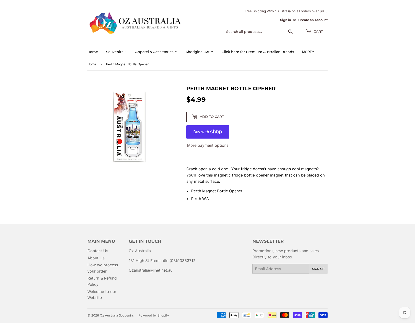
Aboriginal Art (198, 52)
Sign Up (318, 269)
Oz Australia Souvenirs (117, 315)
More (307, 52)
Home (92, 52)
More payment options (207, 145)
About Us (95, 258)
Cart (318, 31)
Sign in (285, 20)
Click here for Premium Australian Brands (258, 52)
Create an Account (313, 20)
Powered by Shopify (154, 315)
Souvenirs (115, 52)
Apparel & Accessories (154, 52)
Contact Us (97, 250)
